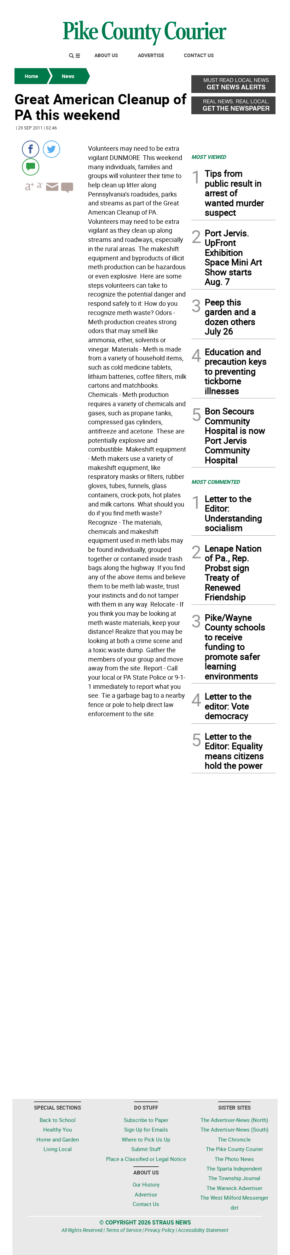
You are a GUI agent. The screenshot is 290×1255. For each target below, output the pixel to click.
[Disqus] (100, 817)
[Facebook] (30, 149)
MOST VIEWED (208, 156)
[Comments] (30, 166)
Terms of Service (123, 1230)
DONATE (258, 8)
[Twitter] (51, 149)
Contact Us (199, 55)
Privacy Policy (160, 1230)
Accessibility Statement (203, 1230)
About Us (106, 55)
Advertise (151, 55)
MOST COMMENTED (215, 481)
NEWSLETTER (218, 8)
